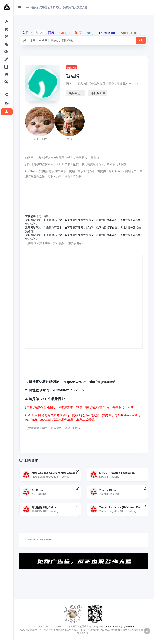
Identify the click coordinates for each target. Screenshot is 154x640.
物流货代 (71, 67)
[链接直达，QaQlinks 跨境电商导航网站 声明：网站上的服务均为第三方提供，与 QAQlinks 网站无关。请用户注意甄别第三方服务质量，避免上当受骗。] (77, 471)
